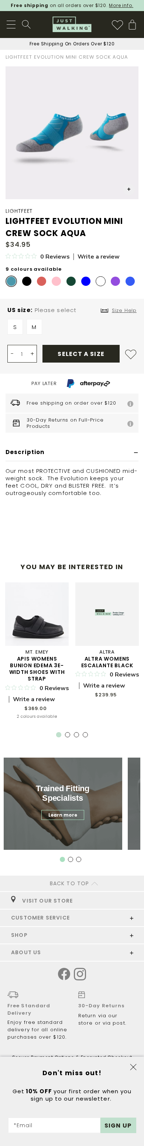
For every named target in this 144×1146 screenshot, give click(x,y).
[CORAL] (42, 281)
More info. (121, 5)
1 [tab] (58, 734)
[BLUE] (86, 281)
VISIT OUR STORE (46, 900)
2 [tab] (69, 736)
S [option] (15, 327)
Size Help (124, 310)
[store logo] (72, 24)
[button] (129, 189)
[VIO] (115, 281)
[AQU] (11, 281)
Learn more (62, 815)
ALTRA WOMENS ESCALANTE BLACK (107, 662)
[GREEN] (71, 281)
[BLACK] (27, 281)
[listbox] (72, 328)
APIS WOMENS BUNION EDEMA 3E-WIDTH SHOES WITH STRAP (37, 668)
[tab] (72, 452)
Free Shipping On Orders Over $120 (72, 44)
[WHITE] (101, 281)
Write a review (99, 256)
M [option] (34, 327)
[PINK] (56, 281)
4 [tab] (86, 736)
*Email (23, 1125)
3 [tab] (78, 736)
